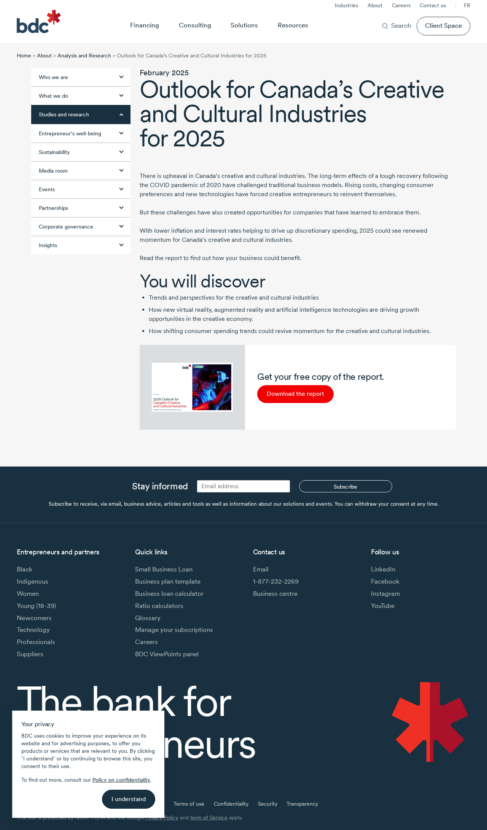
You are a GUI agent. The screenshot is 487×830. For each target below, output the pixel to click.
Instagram (385, 593)
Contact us (433, 5)
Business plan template (168, 581)
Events (47, 189)
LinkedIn (383, 569)
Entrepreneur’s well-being (70, 133)
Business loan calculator (169, 593)
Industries (346, 5)
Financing (144, 25)
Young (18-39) (36, 605)
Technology (33, 629)
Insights (48, 245)
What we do (53, 96)
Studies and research (64, 114)
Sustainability (54, 152)
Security (267, 804)
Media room (53, 171)
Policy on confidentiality (121, 780)
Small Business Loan (164, 569)
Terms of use (188, 804)
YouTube (383, 605)
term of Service (209, 817)
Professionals (36, 642)
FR (467, 5)
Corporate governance (66, 227)
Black (24, 569)
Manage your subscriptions (174, 629)
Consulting (195, 25)
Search (401, 25)
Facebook (385, 581)
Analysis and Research (84, 55)
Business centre (275, 593)
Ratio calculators (159, 605)
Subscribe (345, 487)
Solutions (244, 25)
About (375, 5)
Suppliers (30, 654)
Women (28, 593)
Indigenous (32, 581)
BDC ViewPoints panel (167, 654)
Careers (401, 5)
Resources (293, 25)
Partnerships (53, 208)
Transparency (302, 804)
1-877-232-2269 (276, 581)
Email (261, 569)
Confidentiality (231, 804)
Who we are (53, 77)
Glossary (148, 618)
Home (24, 55)
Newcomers (34, 618)
